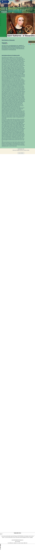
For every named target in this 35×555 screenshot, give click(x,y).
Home (3, 10)
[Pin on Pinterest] (30, 44)
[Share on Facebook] (29, 44)
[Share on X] (33, 44)
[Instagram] (17, 545)
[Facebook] (17, 546)
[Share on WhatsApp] (32, 44)
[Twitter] (17, 547)
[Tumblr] (17, 548)
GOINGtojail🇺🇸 (4, 43)
